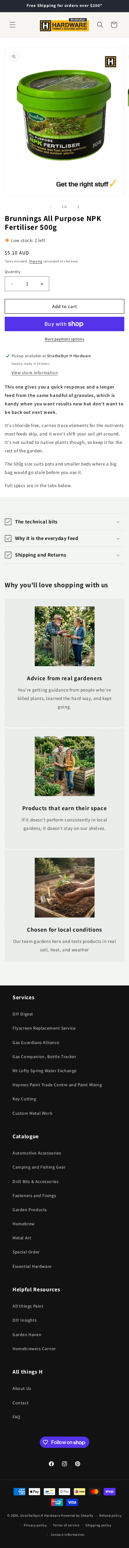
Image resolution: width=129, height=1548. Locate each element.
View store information (35, 372)
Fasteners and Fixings (34, 1195)
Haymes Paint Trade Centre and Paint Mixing (57, 1085)
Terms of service (66, 1525)
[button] (12, 25)
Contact (20, 1403)
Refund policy (110, 1515)
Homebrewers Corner (34, 1348)
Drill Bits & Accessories (36, 1181)
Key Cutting (24, 1099)
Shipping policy (98, 1525)
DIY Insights (25, 1320)
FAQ (16, 1417)
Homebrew (24, 1224)
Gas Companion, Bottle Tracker (44, 1056)
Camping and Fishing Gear (39, 1167)
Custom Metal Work (32, 1113)
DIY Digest (23, 1014)
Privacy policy (35, 1525)
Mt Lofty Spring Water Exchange (45, 1070)
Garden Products (30, 1209)
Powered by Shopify (77, 1515)
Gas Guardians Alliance (36, 1042)
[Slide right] (78, 207)
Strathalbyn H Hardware (40, 1515)
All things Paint (28, 1306)
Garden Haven (27, 1334)
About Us (22, 1388)
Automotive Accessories (37, 1153)
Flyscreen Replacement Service (44, 1028)
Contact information (68, 1534)
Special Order (26, 1252)
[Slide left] (51, 207)
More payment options (64, 339)
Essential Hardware (32, 1266)
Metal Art (22, 1238)
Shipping (35, 261)
